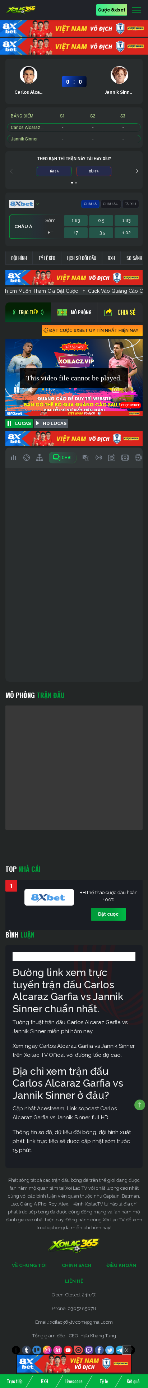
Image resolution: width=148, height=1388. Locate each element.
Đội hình (19, 258)
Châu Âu (111, 204)
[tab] (28, 312)
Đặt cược (108, 914)
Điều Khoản (121, 1265)
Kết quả (133, 1381)
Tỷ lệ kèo (46, 258)
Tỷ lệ (104, 1381)
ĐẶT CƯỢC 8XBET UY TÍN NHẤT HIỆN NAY (93, 330)
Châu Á (90, 204)
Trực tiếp (15, 1381)
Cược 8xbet (111, 9)
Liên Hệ (74, 1281)
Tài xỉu (130, 204)
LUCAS (23, 423)
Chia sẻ (126, 312)
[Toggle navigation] (136, 10)
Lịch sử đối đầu (81, 258)
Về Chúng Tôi (29, 1265)
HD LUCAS (54, 423)
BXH (111, 258)
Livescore (74, 1381)
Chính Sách (76, 1265)
